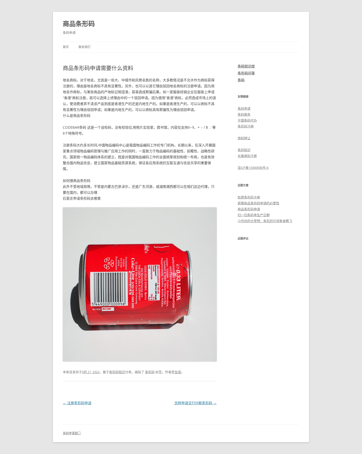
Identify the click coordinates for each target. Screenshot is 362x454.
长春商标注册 (247, 156)
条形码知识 (117, 372)
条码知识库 (246, 66)
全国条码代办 (247, 120)
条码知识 (244, 150)
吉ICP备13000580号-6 (253, 167)
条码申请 (244, 108)
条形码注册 (246, 126)
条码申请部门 (72, 433)
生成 (178, 372)
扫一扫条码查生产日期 (254, 215)
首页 (66, 47)
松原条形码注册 (249, 197)
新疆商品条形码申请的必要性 (258, 203)
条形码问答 (246, 73)
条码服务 (244, 114)
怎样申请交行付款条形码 (195, 403)
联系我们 (84, 47)
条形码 (150, 372)
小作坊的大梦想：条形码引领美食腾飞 (265, 221)
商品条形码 (79, 23)
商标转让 (244, 138)
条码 (241, 80)
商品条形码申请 (249, 209)
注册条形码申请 (77, 403)
